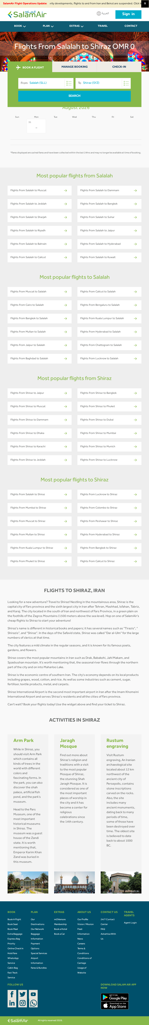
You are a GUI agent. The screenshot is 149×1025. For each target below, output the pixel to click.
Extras (74, 26)
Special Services (39, 953)
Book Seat (13, 924)
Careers (81, 944)
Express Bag (14, 939)
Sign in (128, 14)
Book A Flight (14, 920)
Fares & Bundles (39, 968)
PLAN (46, 26)
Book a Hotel (60, 929)
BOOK (18, 26)
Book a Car (59, 934)
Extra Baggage (15, 934)
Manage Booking (75, 67)
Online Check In (15, 949)
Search (74, 96)
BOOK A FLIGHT (33, 67)
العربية (105, 13)
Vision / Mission (85, 924)
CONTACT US (131, 28)
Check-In (119, 67)
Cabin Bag (13, 968)
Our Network (37, 929)
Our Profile (82, 920)
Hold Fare (12, 953)
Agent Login (130, 923)
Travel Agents (103, 28)
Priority (11, 944)
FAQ (103, 929)
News (80, 939)
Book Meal (13, 929)
